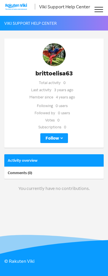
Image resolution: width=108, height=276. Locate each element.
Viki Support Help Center (64, 6)
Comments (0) (20, 172)
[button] (98, 9)
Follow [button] (52, 138)
